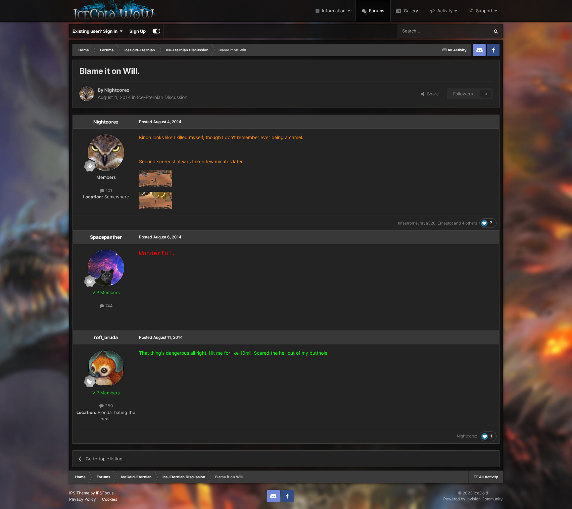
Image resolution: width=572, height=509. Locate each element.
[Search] (496, 31)
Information (333, 10)
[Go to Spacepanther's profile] (106, 268)
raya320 (428, 223)
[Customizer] (156, 31)
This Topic (470, 30)
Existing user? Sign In (95, 31)
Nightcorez (116, 90)
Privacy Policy (82, 499)
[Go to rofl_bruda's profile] (106, 368)
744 (108, 305)
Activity (444, 10)
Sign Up (137, 31)
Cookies (109, 499)
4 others (469, 223)
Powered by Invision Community (473, 498)
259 (108, 405)
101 (108, 190)
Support (484, 10)
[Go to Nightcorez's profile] (86, 93)
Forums (376, 10)
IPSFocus (105, 492)
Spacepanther (106, 237)
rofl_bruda (106, 337)
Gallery (410, 10)
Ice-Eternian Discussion (162, 97)
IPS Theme (79, 492)
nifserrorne (408, 223)
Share (431, 93)
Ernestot (445, 223)
